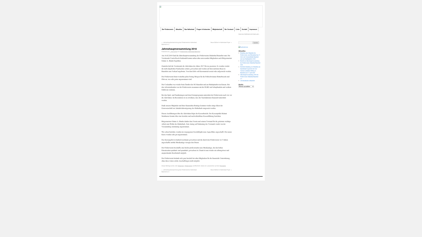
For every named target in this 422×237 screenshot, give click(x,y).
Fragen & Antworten (203, 29)
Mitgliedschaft (217, 29)
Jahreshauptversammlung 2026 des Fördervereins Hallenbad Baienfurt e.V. (249, 76)
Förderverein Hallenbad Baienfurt (190, 51)
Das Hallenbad (189, 29)
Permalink (223, 166)
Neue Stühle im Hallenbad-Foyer (221, 42)
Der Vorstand (229, 29)
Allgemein (181, 166)
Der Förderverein (167, 29)
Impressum (253, 29)
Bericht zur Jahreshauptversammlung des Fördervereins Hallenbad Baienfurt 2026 (250, 63)
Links (237, 29)
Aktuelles (179, 29)
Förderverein (188, 166)
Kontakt (244, 29)
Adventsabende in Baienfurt (247, 80)
